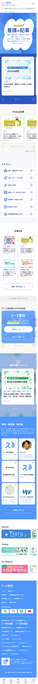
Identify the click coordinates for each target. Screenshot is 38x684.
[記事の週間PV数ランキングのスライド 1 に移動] (13, 408)
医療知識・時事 (25, 269)
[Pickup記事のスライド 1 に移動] (12, 146)
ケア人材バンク (23, 642)
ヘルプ (3, 591)
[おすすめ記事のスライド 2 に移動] (18, 99)
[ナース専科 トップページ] (7, 585)
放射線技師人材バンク (7, 627)
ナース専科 (4, 11)
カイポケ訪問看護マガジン (9, 650)
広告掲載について (18, 598)
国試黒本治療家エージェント (22, 631)
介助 (24, 391)
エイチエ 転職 (5, 639)
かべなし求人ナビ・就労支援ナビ (10, 646)
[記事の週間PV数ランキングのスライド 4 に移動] (20, 408)
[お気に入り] (16, 440)
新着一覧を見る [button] (16, 286)
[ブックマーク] (31, 59)
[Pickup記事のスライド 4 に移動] (19, 146)
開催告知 (6, 269)
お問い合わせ (12, 602)
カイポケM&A (14, 654)
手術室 (13, 391)
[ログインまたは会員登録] (33, 3)
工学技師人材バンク (7, 631)
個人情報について (6, 598)
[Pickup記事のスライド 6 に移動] (24, 146)
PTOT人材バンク (15, 635)
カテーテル (29, 391)
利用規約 (4, 595)
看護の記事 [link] (12, 11)
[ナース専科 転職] (7, 624)
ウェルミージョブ (16, 639)
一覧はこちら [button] (17, 510)
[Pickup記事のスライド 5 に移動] (21, 146)
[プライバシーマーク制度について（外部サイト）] (6, 661)
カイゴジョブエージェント (9, 642)
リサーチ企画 (7, 246)
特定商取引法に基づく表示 (16, 595)
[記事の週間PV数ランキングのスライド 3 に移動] (18, 408)
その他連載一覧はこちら (17, 298)
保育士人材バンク (27, 646)
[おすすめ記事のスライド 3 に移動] (20, 99)
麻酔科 (18, 391)
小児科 (6, 81)
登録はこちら (16, 329)
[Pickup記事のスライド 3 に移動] (17, 146)
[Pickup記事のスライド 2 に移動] (14, 146)
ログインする (16, 337)
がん (5, 131)
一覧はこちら (28, 151)
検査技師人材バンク (21, 627)
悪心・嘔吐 (7, 391)
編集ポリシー (11, 591)
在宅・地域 (12, 269)
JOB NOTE (5, 635)
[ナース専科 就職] (21, 624)
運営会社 (4, 602)
